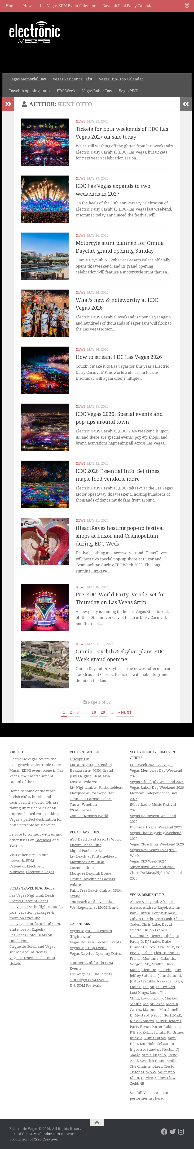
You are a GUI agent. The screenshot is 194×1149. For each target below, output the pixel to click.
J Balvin (165, 970)
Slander (153, 1049)
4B (142, 1083)
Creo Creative (45, 1139)
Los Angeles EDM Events (91, 974)
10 (94, 712)
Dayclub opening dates (29, 91)
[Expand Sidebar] (8, 104)
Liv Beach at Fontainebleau (93, 856)
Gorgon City (140, 964)
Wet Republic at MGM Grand (94, 907)
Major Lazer (153, 1004)
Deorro (156, 936)
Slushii (168, 1049)
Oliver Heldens (168, 1021)
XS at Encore (80, 810)
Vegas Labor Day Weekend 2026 (157, 787)
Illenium (148, 970)
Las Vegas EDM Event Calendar (68, 6)
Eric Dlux (166, 947)
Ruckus (136, 1038)
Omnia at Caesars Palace (91, 799)
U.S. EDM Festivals (85, 985)
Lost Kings (139, 993)
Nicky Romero (142, 1021)
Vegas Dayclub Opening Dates (95, 953)
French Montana (144, 958)
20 (103, 712)
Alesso (135, 907)
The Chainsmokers (146, 1066)
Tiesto (169, 1066)
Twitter (15, 846)
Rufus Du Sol (155, 1038)
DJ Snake (152, 941)
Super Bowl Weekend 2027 (152, 867)
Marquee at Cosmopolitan (92, 793)
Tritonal (137, 1072)
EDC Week (66, 91)
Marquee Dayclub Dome (90, 873)
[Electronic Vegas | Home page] (34, 32)
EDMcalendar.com (44, 1134)
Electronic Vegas (40, 872)
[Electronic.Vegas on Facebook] (164, 1131)
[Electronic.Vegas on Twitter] (172, 1131)
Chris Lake (151, 924)
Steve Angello (154, 1055)
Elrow (151, 947)
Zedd (134, 1083)
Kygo (177, 981)
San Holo (147, 1044)
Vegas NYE (128, 91)
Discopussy (79, 759)
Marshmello (170, 1010)
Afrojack (167, 902)
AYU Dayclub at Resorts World (96, 839)
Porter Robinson (166, 1027)
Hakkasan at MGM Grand (91, 770)
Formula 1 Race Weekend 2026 (156, 827)
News (28, 6)
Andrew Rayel (155, 907)
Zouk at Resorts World (89, 816)
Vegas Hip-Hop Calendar (121, 79)
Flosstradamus (167, 953)
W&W (151, 1072)
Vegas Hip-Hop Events (88, 948)
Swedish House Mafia (158, 1061)
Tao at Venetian (83, 804)
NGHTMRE (172, 1015)
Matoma (150, 1010)
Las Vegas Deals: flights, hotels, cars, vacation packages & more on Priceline (36, 912)
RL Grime (175, 1032)
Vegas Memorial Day (27, 79)
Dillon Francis (155, 930)
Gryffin (158, 964)
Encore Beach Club (85, 845)
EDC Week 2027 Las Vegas (151, 765)
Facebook (43, 840)
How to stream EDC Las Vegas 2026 (119, 357)
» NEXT (125, 712)
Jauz (177, 970)
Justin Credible (142, 981)
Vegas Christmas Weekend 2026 (157, 844)
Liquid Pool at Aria (86, 851)
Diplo (169, 936)
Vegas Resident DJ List (72, 79)
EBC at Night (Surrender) (91, 765)
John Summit (169, 975)
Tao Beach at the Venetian (92, 902)
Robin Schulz (154, 1032)
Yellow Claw (165, 1078)
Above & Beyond (144, 902)
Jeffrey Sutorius (143, 975)
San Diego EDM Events (89, 980)
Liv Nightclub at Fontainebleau (96, 787)
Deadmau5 (139, 936)
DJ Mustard (139, 1015)
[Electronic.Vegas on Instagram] (181, 1131)
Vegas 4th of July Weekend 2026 (157, 782)
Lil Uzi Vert (165, 987)
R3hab (135, 1032)
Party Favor (140, 1027)
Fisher (146, 953)
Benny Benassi (164, 913)
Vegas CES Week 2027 (148, 861)
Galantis (167, 958)
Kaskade (164, 981)
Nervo (156, 1015)
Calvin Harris (141, 919)
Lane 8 (135, 987)
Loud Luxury (152, 998)
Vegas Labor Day (97, 91)
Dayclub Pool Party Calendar (128, 6)
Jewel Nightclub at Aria (90, 776)
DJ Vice (147, 1078)
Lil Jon (148, 987)
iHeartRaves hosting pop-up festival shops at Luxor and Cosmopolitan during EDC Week (120, 536)
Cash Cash (163, 919)
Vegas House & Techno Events (95, 942)
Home (11, 6)
